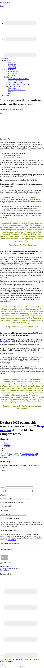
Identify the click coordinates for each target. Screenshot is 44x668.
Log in (10, 661)
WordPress (3, 661)
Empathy (3, 455)
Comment (4, 470)
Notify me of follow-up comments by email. (16, 499)
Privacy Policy (4, 570)
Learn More (13, 526)
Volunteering (4, 457)
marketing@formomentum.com (10, 568)
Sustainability (32, 455)
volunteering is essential (28, 213)
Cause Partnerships (28, 454)
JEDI (17, 455)
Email (2, 491)
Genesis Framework (32, 659)
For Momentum (5, 2)
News (10, 454)
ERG (13, 455)
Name (2, 487)
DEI (36, 454)
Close (2, 665)
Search (2, 6)
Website (2, 495)
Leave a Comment (17, 109)
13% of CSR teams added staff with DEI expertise (21, 264)
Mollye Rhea (7, 139)
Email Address (6, 549)
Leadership (23, 455)
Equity (9, 455)
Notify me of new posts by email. (13, 502)
